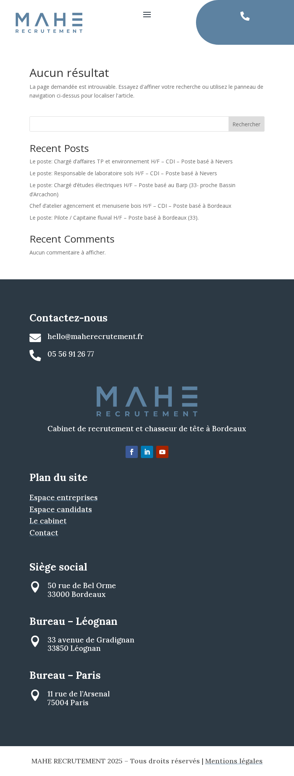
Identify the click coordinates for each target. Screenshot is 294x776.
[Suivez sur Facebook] (132, 452)
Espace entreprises (63, 497)
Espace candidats (60, 509)
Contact (43, 532)
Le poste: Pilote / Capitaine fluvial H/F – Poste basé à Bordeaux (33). (114, 217)
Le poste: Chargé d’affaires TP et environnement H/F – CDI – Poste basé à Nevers (131, 161)
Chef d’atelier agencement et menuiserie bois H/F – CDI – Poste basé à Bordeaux (130, 205)
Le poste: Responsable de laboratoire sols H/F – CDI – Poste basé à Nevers (123, 173)
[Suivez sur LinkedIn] (147, 452)
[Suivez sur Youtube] (162, 452)
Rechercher (246, 124)
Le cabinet (48, 520)
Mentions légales (234, 760)
